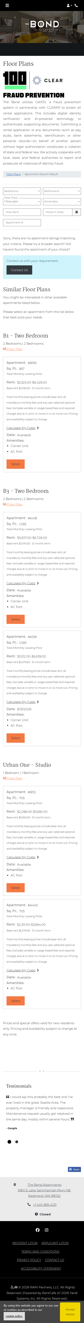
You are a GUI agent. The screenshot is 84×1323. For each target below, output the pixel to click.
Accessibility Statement (41, 1268)
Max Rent (12, 212)
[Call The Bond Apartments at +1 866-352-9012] (76, 5)
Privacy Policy (29, 1260)
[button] (69, 5)
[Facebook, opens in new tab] (37, 1230)
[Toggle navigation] (7, 5)
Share (76, 1169)
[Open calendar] (76, 212)
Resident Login (25, 1243)
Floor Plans (13, 174)
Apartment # (14, 222)
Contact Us (21, 270)
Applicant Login (55, 1243)
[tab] (9, 1142)
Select (18, 464)
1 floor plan (12, 200)
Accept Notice (70, 1312)
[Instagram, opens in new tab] (46, 1230)
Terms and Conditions (40, 1251)
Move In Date (55, 212)
